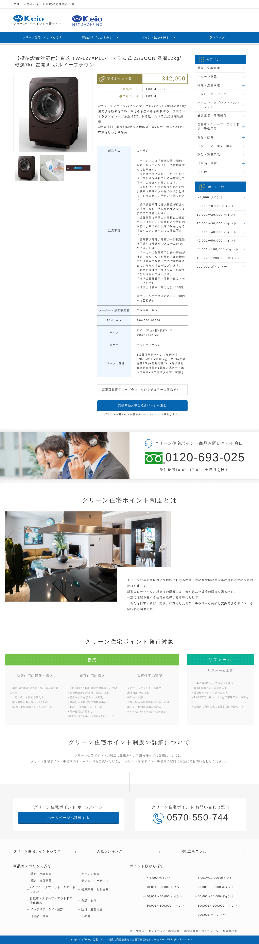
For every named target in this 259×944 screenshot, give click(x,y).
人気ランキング (109, 851)
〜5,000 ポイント (210, 197)
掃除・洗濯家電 (41, 880)
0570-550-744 (197, 817)
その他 (85, 916)
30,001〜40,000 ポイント (217, 232)
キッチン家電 (90, 873)
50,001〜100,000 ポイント (218, 249)
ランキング (217, 37)
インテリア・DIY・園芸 (46, 909)
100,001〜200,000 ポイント (219, 258)
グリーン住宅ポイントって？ (42, 37)
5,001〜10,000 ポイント (216, 206)
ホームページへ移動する (68, 818)
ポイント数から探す (158, 37)
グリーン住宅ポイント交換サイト (37, 23)
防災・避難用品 (92, 909)
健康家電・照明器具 (95, 889)
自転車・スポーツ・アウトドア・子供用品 (52, 900)
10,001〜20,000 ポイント (217, 214)
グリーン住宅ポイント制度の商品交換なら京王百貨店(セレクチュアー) (124, 939)
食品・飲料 (89, 900)
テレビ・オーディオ (95, 880)
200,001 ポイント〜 (212, 266)
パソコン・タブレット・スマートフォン (52, 889)
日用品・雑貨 (39, 916)
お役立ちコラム (193, 851)
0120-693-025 (204, 458)
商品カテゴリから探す (100, 37)
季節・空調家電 (41, 873)
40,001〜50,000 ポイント (217, 240)
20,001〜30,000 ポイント (217, 223)
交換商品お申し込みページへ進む (142, 405)
